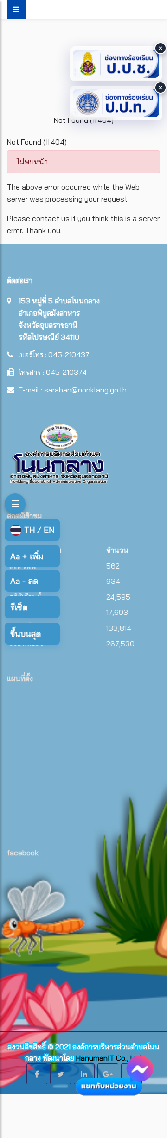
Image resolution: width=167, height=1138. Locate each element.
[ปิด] (160, 48)
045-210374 (66, 372)
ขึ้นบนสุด (25, 633)
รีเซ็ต (18, 607)
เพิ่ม (26, 556)
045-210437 (69, 354)
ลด (24, 580)
